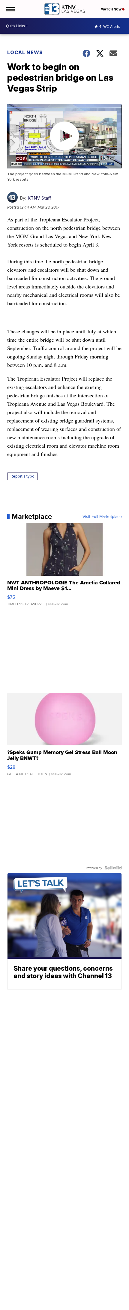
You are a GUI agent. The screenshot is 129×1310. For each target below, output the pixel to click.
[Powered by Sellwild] (113, 868)
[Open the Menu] (10, 8)
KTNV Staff (39, 198)
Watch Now (111, 9)
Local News (25, 52)
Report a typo (22, 476)
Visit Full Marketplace (102, 516)
